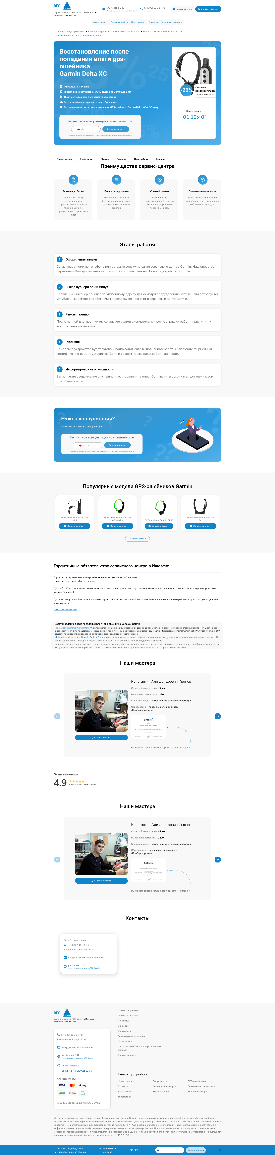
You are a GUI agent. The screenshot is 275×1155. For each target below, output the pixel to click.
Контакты (166, 22)
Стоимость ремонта (129, 1010)
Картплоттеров (161, 1091)
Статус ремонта (184, 9)
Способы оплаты (127, 1055)
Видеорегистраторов (164, 1086)
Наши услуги (125, 1041)
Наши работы (141, 159)
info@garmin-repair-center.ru (77, 1047)
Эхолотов (123, 1086)
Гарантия (121, 159)
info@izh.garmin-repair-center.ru (85, 957)
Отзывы (178, 22)
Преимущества (64, 159)
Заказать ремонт (75, 526)
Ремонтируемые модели (131, 1036)
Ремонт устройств (119, 22)
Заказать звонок (209, 9)
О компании (99, 22)
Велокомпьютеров (198, 1091)
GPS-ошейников (197, 1081)
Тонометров (124, 1096)
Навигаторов (125, 1081)
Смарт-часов (160, 1081)
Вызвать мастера (102, 737)
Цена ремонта (138, 22)
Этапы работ (86, 159)
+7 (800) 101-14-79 (155, 7)
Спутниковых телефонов (201, 1086)
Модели (105, 159)
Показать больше (137, 538)
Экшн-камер (125, 1091)
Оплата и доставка (128, 1015)
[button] (218, 716)
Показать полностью (65, 609)
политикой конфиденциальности (120, 135)
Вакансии (153, 22)
